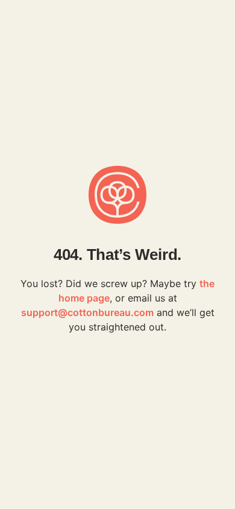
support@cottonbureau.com (87, 312)
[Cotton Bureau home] (117, 195)
